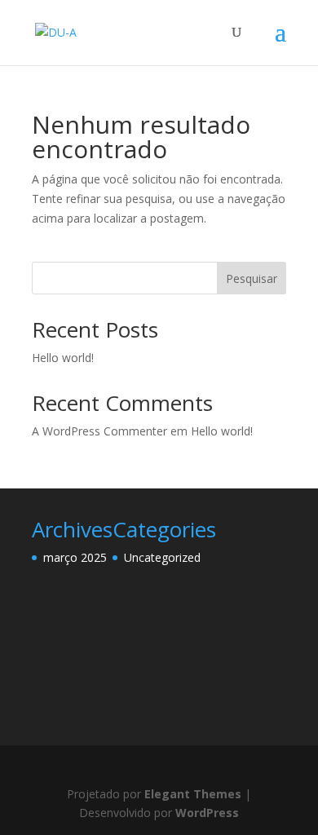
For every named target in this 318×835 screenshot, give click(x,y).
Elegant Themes (192, 794)
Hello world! (63, 357)
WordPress (207, 812)
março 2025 (75, 557)
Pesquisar (251, 278)
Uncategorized (162, 557)
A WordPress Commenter (99, 431)
